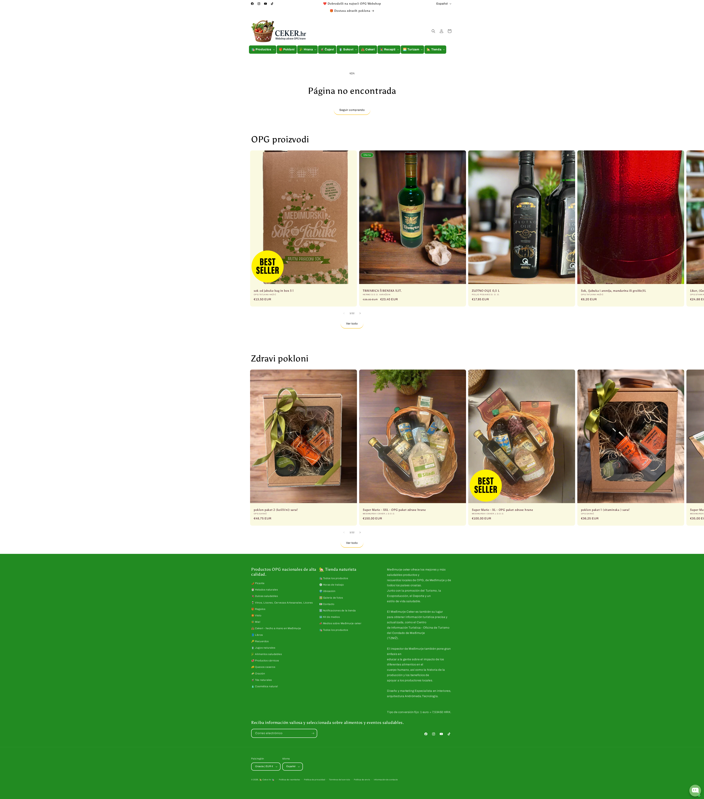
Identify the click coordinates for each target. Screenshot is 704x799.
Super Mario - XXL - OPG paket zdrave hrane (394, 510)
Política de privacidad (314, 779)
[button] (262, 49)
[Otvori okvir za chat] (695, 790)
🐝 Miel (255, 622)
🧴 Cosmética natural (264, 686)
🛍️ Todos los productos (333, 578)
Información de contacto (386, 779)
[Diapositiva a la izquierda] (344, 313)
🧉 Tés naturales (261, 680)
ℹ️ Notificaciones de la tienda (337, 610)
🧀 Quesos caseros (263, 667)
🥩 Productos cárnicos (265, 660)
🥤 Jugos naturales (263, 647)
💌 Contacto (326, 604)
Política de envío (362, 779)
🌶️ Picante (257, 583)
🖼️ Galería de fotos (331, 597)
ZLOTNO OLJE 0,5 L (485, 290)
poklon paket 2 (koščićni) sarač (276, 510)
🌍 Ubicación (327, 591)
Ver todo (352, 323)
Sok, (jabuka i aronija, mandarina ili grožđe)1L (613, 290)
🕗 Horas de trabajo (331, 584)
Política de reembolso (289, 779)
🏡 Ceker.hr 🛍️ (266, 779)
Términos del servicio (339, 779)
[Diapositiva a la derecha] (360, 313)
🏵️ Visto (256, 615)
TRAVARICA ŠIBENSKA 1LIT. (382, 290)
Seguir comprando (352, 109)
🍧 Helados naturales (264, 589)
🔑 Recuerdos (260, 641)
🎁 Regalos (258, 609)
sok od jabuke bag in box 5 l (274, 290)
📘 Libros (257, 635)
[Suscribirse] (313, 733)
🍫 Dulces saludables (264, 596)
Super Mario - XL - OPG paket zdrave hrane (502, 510)
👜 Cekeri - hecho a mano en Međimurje (276, 628)
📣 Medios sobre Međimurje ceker (340, 623)
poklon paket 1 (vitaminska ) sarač (605, 510)
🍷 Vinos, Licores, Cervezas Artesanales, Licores (282, 602)
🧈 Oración (258, 673)
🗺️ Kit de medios (329, 617)
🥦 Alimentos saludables (266, 654)
